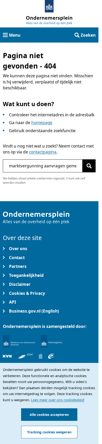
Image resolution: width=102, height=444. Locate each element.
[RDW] (25, 356)
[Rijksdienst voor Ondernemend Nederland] (19, 341)
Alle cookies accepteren (49, 414)
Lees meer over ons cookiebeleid (57, 400)
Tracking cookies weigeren (49, 432)
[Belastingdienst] (51, 341)
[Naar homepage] (49, 6)
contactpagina (42, 152)
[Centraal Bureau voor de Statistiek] (40, 356)
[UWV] (51, 356)
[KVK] (7, 356)
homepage (41, 122)
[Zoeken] (89, 165)
